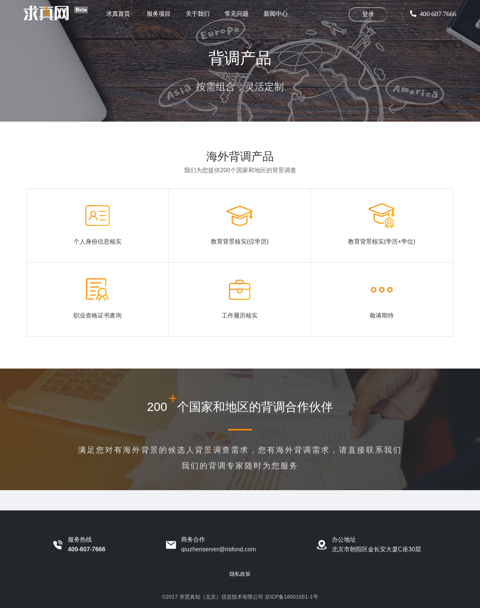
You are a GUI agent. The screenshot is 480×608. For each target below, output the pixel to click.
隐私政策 (240, 574)
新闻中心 (276, 14)
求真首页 (118, 14)
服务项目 (158, 14)
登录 (368, 14)
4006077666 (438, 14)
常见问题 (237, 14)
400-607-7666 (86, 549)
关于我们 (198, 14)
